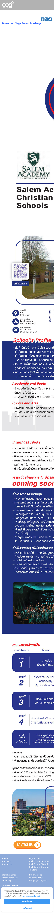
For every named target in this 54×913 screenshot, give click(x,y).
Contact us (7, 864)
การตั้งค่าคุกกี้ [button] (27, 908)
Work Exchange (9, 875)
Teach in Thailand (10, 885)
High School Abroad (38, 864)
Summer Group (36, 877)
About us (6, 861)
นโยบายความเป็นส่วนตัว (31, 896)
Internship (6, 880)
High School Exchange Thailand (39, 868)
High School (34, 858)
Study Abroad (35, 875)
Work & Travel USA (10, 877)
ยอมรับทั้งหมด (27, 901)
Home (5, 858)
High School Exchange (39, 861)
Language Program (38, 880)
